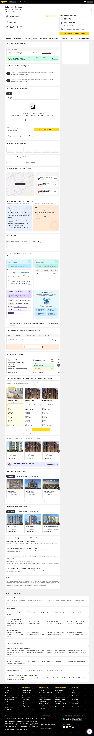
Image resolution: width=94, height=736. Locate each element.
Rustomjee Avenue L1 (47, 400)
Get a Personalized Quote (47, 129)
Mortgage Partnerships (43, 706)
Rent (21, 1)
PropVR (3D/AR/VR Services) (45, 699)
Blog (73, 690)
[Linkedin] (67, 727)
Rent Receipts (58, 701)
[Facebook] (64, 727)
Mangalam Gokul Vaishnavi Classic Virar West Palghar (16, 600)
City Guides (74, 697)
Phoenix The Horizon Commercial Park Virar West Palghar (56, 600)
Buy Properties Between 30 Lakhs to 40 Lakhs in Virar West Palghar (36, 677)
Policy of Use (8, 709)
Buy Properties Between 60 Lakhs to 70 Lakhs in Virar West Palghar (16, 679)
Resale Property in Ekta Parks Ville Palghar (15, 650)
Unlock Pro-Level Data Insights (33, 346)
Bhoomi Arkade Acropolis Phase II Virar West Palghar (76, 621)
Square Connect (42, 694)
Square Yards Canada (26, 690)
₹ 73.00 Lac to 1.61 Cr (13, 496)
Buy (18, 1)
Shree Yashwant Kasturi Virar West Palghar (55, 632)
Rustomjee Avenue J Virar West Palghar (35, 611)
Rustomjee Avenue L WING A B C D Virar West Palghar (56, 612)
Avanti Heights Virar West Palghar (33, 623)
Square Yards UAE (26, 692)
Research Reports (76, 695)
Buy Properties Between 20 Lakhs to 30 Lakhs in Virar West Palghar (16, 677)
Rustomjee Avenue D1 (30, 400)
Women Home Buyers (76, 706)
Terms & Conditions (9, 707)
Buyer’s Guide (75, 699)
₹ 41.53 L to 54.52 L (30, 458)
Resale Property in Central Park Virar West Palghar (76, 650)
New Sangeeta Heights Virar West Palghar (14, 634)
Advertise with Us (42, 701)
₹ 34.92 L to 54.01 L (48, 458)
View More (8, 603)
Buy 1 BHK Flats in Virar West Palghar (14, 670)
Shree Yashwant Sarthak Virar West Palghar (15, 601)
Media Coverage (8, 694)
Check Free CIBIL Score (60, 703)
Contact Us (7, 701)
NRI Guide (74, 705)
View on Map (21, 184)
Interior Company (25, 699)
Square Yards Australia (27, 694)
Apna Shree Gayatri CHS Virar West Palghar (15, 623)
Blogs (30, 1)
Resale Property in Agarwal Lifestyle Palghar (56, 652)
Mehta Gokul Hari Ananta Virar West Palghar (35, 634)
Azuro (23, 701)
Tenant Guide (75, 703)
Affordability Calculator (60, 697)
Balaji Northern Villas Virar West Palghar (55, 623)
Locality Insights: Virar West (15, 354)
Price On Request (48, 496)
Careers (6, 692)
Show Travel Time (33, 246)
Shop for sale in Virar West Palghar (54, 661)
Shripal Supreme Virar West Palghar (13, 632)
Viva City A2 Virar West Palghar (53, 621)
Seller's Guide (75, 701)
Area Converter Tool (59, 708)
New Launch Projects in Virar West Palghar (32, 500)
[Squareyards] (4, 2)
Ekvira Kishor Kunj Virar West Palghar (34, 600)
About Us (7, 690)
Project (25, 1)
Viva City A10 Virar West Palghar (33, 621)
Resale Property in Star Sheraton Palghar (35, 652)
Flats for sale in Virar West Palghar (13, 661)
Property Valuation (59, 690)
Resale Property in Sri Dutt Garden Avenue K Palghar (36, 650)
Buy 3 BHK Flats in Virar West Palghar (54, 670)
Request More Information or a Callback (75, 33)
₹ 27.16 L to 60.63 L (12, 458)
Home (6, 4)
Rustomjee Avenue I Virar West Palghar (14, 612)
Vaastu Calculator (59, 694)
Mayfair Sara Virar (18, 309)
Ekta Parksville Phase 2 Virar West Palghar (15, 621)
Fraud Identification (9, 711)
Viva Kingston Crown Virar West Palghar (75, 612)
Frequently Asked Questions (11, 697)
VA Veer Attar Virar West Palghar (33, 632)
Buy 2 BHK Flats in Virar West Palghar (34, 670)
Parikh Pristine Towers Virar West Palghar (55, 634)
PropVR (23, 703)
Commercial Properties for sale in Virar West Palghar (76, 661)
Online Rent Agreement (60, 699)
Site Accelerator (42, 697)
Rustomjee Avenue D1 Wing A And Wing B (23, 300)
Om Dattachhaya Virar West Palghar (74, 623)
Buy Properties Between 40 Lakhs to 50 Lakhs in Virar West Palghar (56, 677)
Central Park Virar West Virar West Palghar (15, 643)
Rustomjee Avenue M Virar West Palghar (55, 611)
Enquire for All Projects (23, 429)
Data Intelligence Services (44, 705)
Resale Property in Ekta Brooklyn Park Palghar (76, 652)
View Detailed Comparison (40, 429)
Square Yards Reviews (10, 699)
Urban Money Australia (27, 697)
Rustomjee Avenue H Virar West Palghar (75, 611)
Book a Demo (54, 323)
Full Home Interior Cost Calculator (62, 706)
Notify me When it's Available (34, 120)
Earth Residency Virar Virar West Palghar (75, 600)
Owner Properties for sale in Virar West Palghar (15, 663)
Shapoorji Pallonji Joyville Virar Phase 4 (23, 303)
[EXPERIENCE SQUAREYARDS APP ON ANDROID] (68, 720)
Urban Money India (26, 695)
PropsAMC (24, 705)
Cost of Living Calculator (60, 695)
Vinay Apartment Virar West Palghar (74, 601)
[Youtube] (70, 727)
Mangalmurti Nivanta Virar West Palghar (75, 634)
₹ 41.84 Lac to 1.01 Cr (49, 531)
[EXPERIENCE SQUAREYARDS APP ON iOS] (77, 720)
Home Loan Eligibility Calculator (62, 705)
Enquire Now (16, 405)
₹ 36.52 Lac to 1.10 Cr (31, 496)
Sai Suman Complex (19, 312)
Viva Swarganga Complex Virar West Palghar (56, 601)
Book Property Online (26, 706)
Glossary (74, 692)
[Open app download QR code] (93, 10)
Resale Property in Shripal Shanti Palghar (14, 652)
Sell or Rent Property (78, 1)
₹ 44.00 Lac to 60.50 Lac (14, 531)
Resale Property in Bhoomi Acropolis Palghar (56, 650)
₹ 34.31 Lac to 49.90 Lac (32, 531)
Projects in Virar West (23, 4)
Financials (7, 695)
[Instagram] (73, 727)
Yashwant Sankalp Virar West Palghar (34, 601)
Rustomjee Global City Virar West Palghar (14, 611)
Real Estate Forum (76, 694)
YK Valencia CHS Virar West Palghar (74, 632)
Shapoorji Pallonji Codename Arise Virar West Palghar (36, 612)
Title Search (58, 692)
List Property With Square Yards (45, 692)
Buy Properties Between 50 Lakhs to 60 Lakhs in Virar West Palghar (76, 677)
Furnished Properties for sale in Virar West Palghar (36, 661)
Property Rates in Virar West (13, 372)
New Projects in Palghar (13, 4)
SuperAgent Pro (42, 708)
